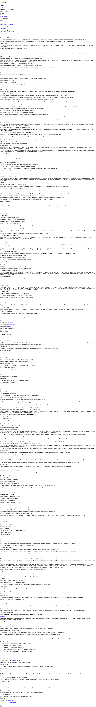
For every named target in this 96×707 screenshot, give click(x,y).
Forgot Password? (4, 16)
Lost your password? (8, 24)
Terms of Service (3, 28)
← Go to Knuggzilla (4, 26)
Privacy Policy (5, 331)
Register (2, 24)
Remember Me (5, 18)
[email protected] (25, 266)
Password (2, 13)
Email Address (3, 11)
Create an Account (4, 7)
